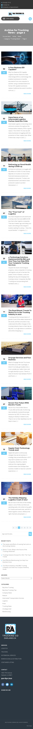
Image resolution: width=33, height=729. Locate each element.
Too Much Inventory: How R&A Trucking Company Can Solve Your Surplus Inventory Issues (16, 567)
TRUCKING (4, 652)
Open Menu (10, 19)
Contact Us (6, 5)
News (19, 36)
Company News (7, 593)
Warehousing (6, 611)
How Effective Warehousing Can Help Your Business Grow (15, 561)
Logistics (5, 601)
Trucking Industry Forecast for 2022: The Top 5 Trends (17, 556)
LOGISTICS (4, 648)
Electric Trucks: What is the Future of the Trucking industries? (15, 550)
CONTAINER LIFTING (7, 662)
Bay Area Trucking (8, 587)
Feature (4, 595)
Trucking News (7, 606)
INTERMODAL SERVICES (8, 655)
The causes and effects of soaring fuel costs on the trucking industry (17, 545)
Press (4, 603)
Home (14, 36)
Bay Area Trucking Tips (9, 590)
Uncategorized (6, 609)
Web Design (29, 725)
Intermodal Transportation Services (13, 598)
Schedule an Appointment (10, 7)
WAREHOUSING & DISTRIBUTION (11, 659)
